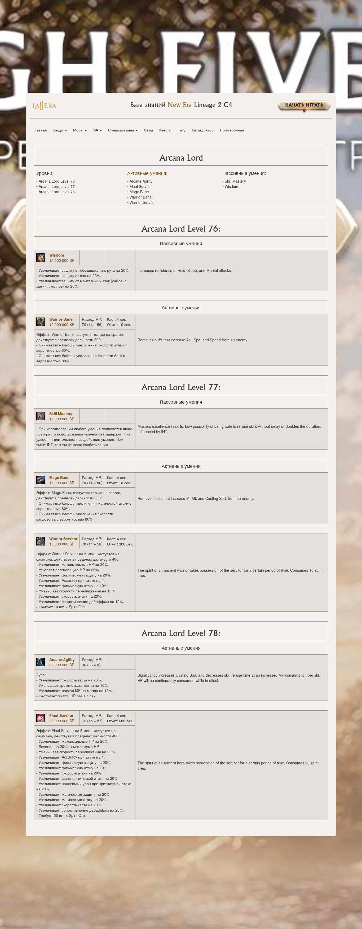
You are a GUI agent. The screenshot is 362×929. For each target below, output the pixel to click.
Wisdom (231, 186)
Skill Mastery (235, 181)
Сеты (148, 130)
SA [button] (96, 130)
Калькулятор (203, 130)
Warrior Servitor (143, 202)
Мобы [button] (78, 130)
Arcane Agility (141, 181)
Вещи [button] (58, 130)
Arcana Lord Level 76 (57, 181)
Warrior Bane (141, 197)
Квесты (165, 130)
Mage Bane (139, 191)
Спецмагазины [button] (121, 130)
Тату (182, 130)
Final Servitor (141, 186)
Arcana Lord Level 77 (57, 186)
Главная (40, 130)
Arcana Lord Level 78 (57, 191)
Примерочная (232, 130)
